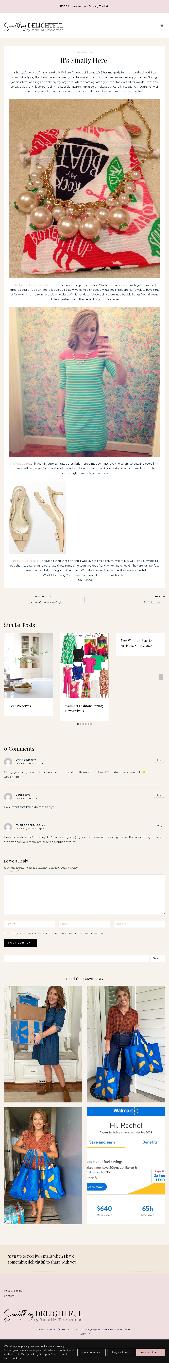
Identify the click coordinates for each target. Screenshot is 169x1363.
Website (120, 923)
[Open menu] (162, 25)
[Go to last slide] (8, 677)
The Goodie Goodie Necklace (32, 285)
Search (157, 958)
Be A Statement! (154, 599)
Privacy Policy (13, 1290)
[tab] (78, 724)
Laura (20, 794)
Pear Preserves (20, 706)
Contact (9, 1296)
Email (64, 923)
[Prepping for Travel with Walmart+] (126, 1044)
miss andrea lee (28, 825)
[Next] (161, 677)
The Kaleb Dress (20, 463)
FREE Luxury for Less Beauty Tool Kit (84, 6)
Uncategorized (84, 52)
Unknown (23, 759)
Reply (159, 760)
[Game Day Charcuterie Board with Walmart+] (126, 1165)
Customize (91, 1352)
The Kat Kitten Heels (24, 560)
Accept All (150, 1352)
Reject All (121, 1352)
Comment (11, 871)
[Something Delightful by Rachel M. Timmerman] (34, 25)
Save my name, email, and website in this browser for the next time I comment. (56, 933)
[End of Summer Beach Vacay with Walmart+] (43, 1165)
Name (10, 923)
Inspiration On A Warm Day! (43, 599)
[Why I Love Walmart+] (43, 1044)
